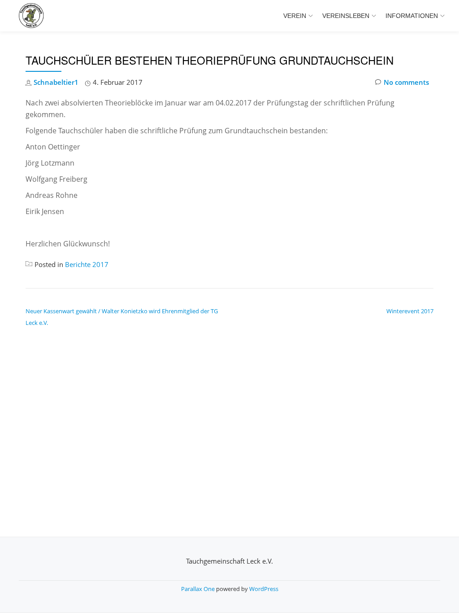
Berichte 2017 (86, 264)
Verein (294, 15)
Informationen (411, 15)
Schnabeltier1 (56, 82)
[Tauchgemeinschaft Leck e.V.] (33, 15)
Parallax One (198, 589)
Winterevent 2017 (409, 311)
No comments (406, 82)
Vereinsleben (345, 15)
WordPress (263, 589)
